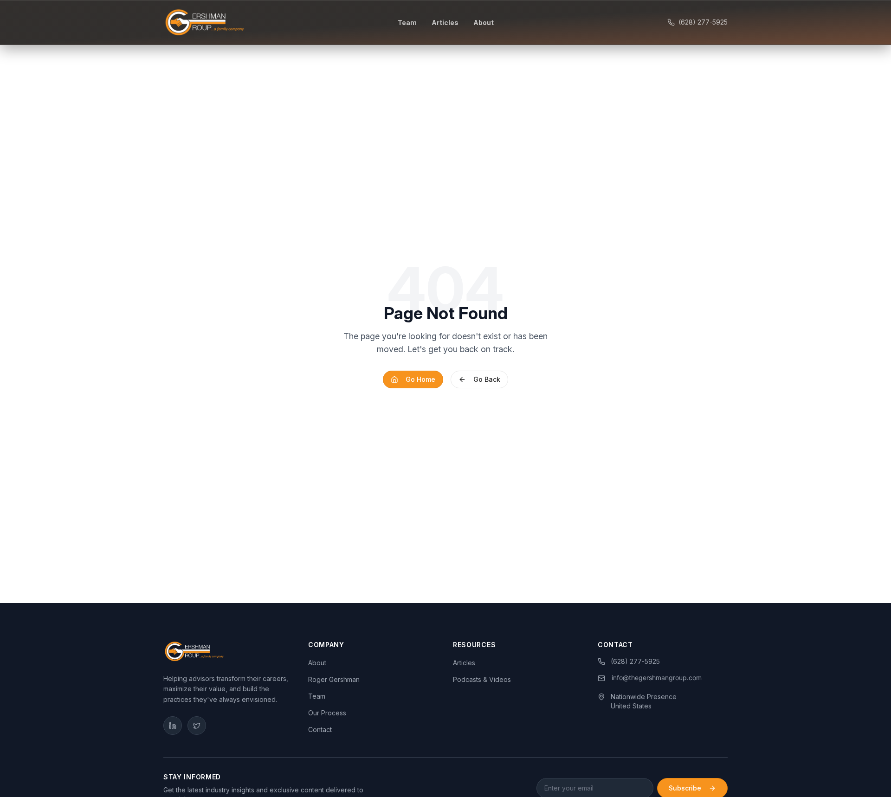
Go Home (420, 379)
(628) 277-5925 (703, 22)
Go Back (486, 379)
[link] (650, 678)
